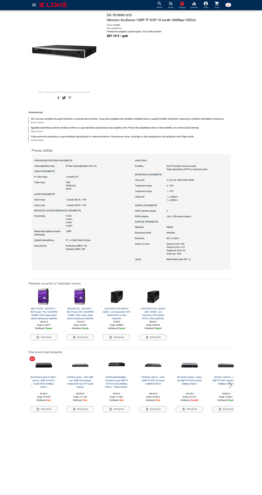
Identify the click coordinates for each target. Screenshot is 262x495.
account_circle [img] (205, 3)
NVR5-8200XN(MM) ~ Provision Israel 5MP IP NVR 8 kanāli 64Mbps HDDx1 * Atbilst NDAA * (116, 382)
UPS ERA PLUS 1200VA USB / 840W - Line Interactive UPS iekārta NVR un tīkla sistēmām (153, 313)
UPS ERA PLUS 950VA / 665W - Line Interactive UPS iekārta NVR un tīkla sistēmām (116, 313)
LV (228, 5)
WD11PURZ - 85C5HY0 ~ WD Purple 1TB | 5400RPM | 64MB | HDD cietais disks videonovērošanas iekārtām (43, 313)
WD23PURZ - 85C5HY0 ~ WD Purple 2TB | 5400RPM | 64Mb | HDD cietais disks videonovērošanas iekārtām (80, 313)
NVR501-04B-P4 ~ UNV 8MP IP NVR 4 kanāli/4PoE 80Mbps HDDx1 (226, 380)
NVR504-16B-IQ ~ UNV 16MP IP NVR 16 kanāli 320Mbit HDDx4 (153, 380)
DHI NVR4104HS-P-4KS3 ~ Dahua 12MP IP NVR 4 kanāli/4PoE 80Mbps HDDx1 (43, 382)
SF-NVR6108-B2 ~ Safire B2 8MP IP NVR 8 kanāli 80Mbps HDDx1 (189, 380)
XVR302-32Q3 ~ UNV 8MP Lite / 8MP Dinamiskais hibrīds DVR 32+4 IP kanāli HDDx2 (80, 382)
